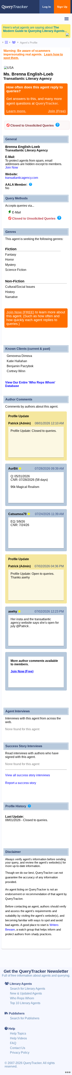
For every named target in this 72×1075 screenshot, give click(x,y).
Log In (46, 6)
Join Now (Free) (22, 671)
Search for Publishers (24, 1018)
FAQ (13, 1043)
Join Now (11, 167)
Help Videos (18, 1038)
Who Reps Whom (22, 998)
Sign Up (62, 6)
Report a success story (20, 783)
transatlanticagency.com (21, 177)
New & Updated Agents (26, 993)
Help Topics (18, 1033)
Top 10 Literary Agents (25, 1003)
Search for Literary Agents (27, 988)
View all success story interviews (27, 775)
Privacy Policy (19, 1052)
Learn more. (16, 111)
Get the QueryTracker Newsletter (36, 971)
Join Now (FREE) (20, 312)
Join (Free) (57, 111)
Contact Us (17, 1048)
